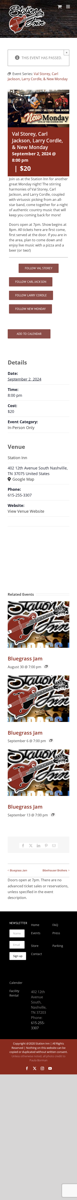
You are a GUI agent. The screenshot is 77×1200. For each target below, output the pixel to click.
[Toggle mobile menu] (68, 6)
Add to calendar (29, 334)
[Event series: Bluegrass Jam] (46, 666)
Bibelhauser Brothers (55, 870)
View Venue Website (26, 511)
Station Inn (17, 457)
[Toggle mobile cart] (60, 6)
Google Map (22, 479)
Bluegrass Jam (25, 658)
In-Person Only (21, 427)
